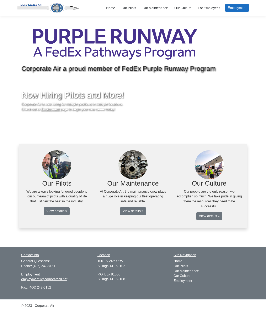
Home (110, 8)
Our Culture (182, 8)
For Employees (209, 8)
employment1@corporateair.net (44, 279)
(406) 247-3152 (39, 287)
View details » (56, 211)
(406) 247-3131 (44, 266)
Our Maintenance (155, 8)
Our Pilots (129, 8)
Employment (237, 8)
